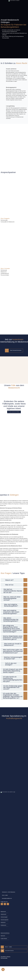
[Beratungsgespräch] (3, 94)
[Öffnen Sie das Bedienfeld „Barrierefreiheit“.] (3, 969)
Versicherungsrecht (4, 919)
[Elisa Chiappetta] (14, 197)
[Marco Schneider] (14, 247)
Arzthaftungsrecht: (6, 146)
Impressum (3, 935)
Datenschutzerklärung (5, 933)
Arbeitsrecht (3, 922)
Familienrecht (3, 925)
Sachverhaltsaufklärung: (8, 157)
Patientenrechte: (6, 152)
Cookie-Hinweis (4, 938)
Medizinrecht (3, 911)
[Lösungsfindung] (3, 112)
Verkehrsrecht (3, 914)
